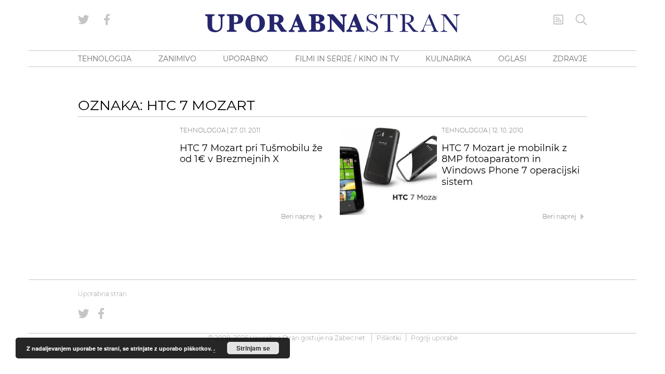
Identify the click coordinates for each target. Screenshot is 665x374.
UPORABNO (245, 58)
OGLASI (512, 58)
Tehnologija (202, 130)
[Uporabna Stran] (332, 23)
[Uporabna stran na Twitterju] (83, 19)
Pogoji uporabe (434, 338)
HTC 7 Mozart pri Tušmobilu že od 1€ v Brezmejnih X (251, 153)
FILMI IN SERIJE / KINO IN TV (347, 58)
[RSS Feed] (558, 19)
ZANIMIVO (177, 58)
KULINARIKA (448, 58)
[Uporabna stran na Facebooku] (107, 19)
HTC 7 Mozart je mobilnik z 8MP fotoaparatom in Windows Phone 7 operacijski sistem (511, 165)
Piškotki (389, 338)
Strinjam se (253, 348)
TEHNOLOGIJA (104, 58)
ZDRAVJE (570, 58)
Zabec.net (350, 338)
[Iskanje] (581, 19)
